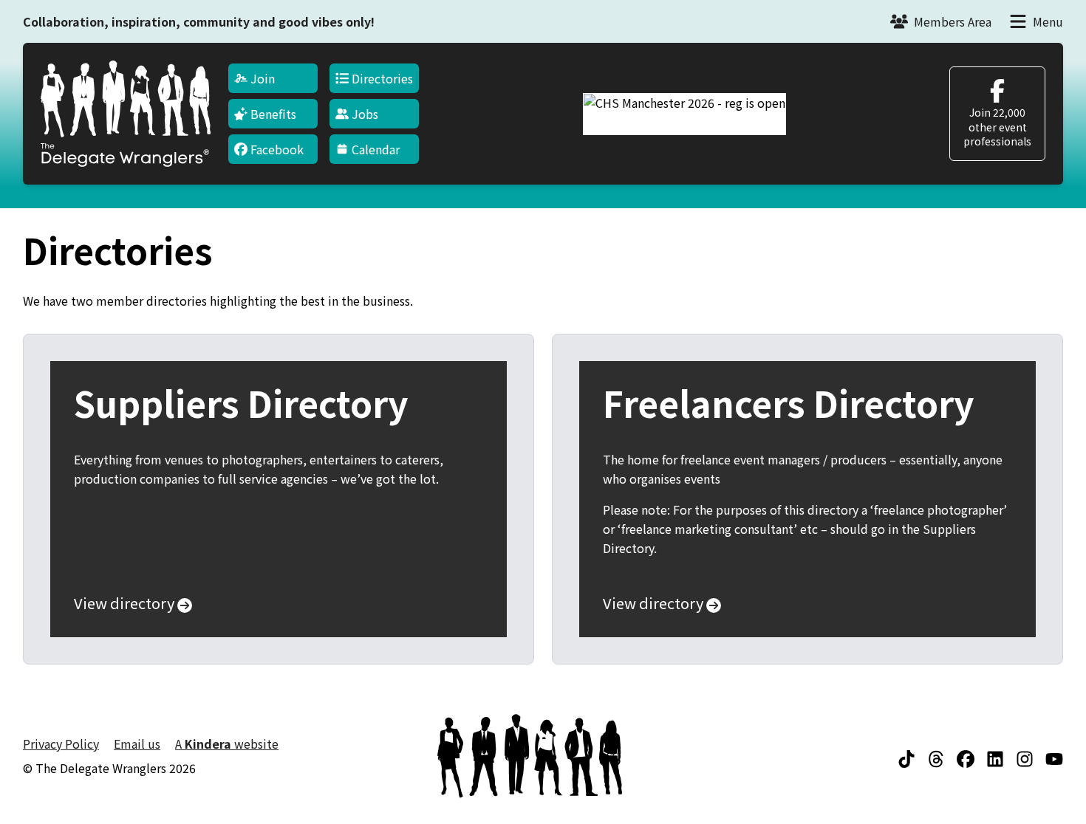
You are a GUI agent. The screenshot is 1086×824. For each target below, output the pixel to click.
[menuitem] (273, 78)
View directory (125, 603)
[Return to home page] (126, 114)
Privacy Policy (61, 743)
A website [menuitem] (227, 743)
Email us (137, 743)
